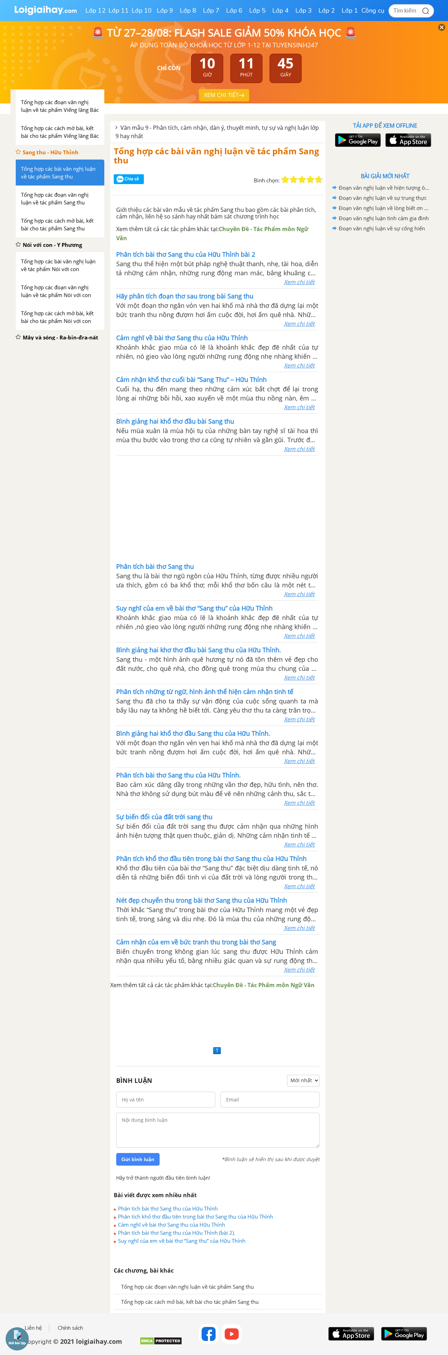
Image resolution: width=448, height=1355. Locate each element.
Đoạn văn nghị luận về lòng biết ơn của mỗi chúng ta (384, 207)
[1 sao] (285, 179)
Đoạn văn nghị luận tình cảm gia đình (384, 218)
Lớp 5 (257, 10)
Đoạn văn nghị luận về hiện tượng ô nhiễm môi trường (384, 187)
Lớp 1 (350, 10)
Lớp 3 (303, 10)
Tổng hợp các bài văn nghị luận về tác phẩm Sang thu (216, 155)
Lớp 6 (234, 10)
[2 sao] (293, 179)
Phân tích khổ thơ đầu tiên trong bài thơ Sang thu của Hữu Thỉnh (195, 1216)
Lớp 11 (118, 10)
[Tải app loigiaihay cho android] (357, 140)
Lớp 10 (142, 10)
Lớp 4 (280, 10)
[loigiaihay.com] (45, 13)
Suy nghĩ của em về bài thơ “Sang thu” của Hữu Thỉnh (181, 1240)
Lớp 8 (188, 10)
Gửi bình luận (137, 1159)
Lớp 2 (326, 10)
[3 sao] (302, 179)
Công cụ (373, 10)
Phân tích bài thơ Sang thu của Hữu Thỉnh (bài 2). (176, 1232)
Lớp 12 (95, 10)
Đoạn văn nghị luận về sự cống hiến (382, 228)
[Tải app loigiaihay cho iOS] (407, 140)
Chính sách (70, 1328)
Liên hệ (33, 1328)
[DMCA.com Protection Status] (161, 1343)
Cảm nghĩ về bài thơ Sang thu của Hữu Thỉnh (171, 1224)
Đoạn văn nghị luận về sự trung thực (383, 197)
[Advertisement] (217, 508)
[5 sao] (319, 179)
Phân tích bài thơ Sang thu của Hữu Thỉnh (168, 1208)
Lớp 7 (211, 10)
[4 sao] (310, 179)
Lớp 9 (165, 10)
